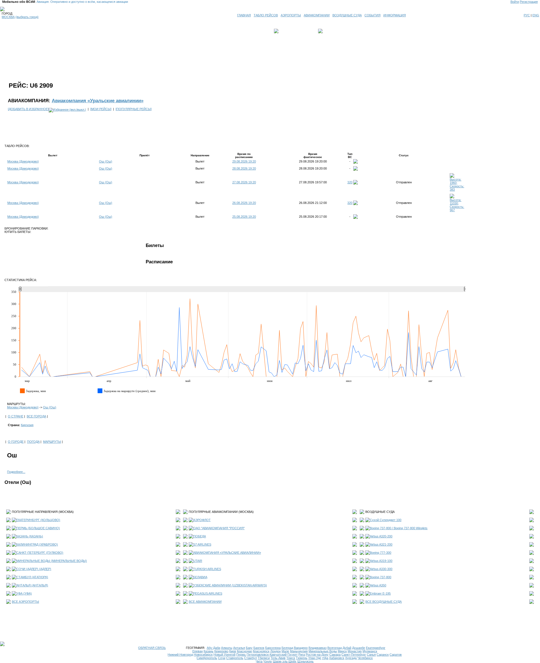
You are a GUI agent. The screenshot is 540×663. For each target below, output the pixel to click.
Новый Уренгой (224, 654)
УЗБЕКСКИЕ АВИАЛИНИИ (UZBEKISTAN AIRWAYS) (230, 585)
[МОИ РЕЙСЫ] (100, 109)
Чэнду (267, 661)
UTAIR (197, 560)
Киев (232, 651)
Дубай (347, 647)
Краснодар (244, 651)
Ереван (197, 651)
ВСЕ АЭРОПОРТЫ (25, 601)
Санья (371, 654)
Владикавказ (318, 647)
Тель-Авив (278, 658)
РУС (527, 15)
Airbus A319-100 (381, 560)
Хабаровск (336, 658)
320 (349, 182)
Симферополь (207, 658)
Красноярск (261, 651)
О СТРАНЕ (15, 416)
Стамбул (250, 658)
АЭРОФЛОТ (202, 520)
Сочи (221, 658)
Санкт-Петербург (353, 654)
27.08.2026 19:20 (244, 182)
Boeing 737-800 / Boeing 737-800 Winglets (399, 528)
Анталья (239, 647)
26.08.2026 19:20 (244, 202)
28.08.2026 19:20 (244, 168)
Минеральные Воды (323, 651)
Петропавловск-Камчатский (267, 654)
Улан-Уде (314, 658)
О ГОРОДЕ (16, 441)
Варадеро (301, 647)
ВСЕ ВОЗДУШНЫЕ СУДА (383, 601)
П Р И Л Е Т (332, 31)
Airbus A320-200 (381, 536)
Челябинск (365, 658)
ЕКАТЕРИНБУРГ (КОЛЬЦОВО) (38, 520)
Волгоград (334, 647)
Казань (208, 651)
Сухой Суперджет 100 (385, 520)
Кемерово (221, 651)
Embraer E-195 (380, 593)
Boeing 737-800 (380, 577)
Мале (285, 651)
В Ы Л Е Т (287, 31)
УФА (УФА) (24, 593)
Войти (514, 1)
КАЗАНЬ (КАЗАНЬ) (29, 536)
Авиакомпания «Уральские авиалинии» (97, 100)
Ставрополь (234, 658)
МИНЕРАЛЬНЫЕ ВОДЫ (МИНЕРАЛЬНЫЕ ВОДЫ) (51, 560)
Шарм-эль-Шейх (284, 661)
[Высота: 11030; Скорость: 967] (457, 210)
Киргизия (27, 425)
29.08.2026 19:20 (244, 161)
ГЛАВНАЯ (244, 15)
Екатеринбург (375, 647)
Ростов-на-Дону (317, 654)
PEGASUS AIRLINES (207, 593)
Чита (259, 661)
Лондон (275, 651)
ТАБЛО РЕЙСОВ (266, 15)
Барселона (273, 647)
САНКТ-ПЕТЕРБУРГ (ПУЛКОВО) (39, 552)
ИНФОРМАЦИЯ (394, 15)
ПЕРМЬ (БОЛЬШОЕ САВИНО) (38, 528)
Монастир (355, 651)
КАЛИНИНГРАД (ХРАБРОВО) (37, 544)
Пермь (241, 654)
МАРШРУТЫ (52, 441)
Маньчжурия (299, 651)
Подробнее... (16, 471)
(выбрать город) (27, 17)
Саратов (396, 654)
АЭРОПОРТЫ (291, 15)
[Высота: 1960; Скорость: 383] (457, 189)
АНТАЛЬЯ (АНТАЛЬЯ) (32, 585)
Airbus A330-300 (381, 569)
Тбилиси (264, 658)
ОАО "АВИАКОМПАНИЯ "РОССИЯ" (219, 528)
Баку (249, 647)
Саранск (383, 654)
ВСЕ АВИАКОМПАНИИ (205, 601)
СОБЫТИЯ (372, 15)
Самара (335, 654)
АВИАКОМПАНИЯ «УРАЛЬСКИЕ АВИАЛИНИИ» (227, 552)
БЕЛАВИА (200, 577)
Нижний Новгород (180, 654)
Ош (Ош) (105, 161)
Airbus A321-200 (381, 544)
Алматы (226, 647)
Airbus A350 (378, 585)
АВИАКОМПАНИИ (317, 15)
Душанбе (358, 647)
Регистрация (529, 1)
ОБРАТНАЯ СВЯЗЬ (152, 647)
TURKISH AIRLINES (207, 569)
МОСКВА (8, 17)
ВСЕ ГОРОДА (36, 416)
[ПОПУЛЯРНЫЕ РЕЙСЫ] (134, 109)
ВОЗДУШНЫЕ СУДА (347, 15)
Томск (290, 658)
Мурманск (370, 651)
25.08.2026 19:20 (244, 216)
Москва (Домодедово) (23, 161)
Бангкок (258, 647)
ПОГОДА (33, 441)
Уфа (325, 658)
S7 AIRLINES (202, 544)
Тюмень (301, 658)
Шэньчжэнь (305, 661)
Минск (342, 651)
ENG (535, 15)
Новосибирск (203, 654)
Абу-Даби (213, 647)
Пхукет (292, 654)
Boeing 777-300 (380, 552)
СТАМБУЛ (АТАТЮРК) (32, 577)
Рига (301, 654)
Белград (287, 647)
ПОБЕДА (199, 536)
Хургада (351, 658)
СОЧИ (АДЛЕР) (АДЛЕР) (33, 569)
